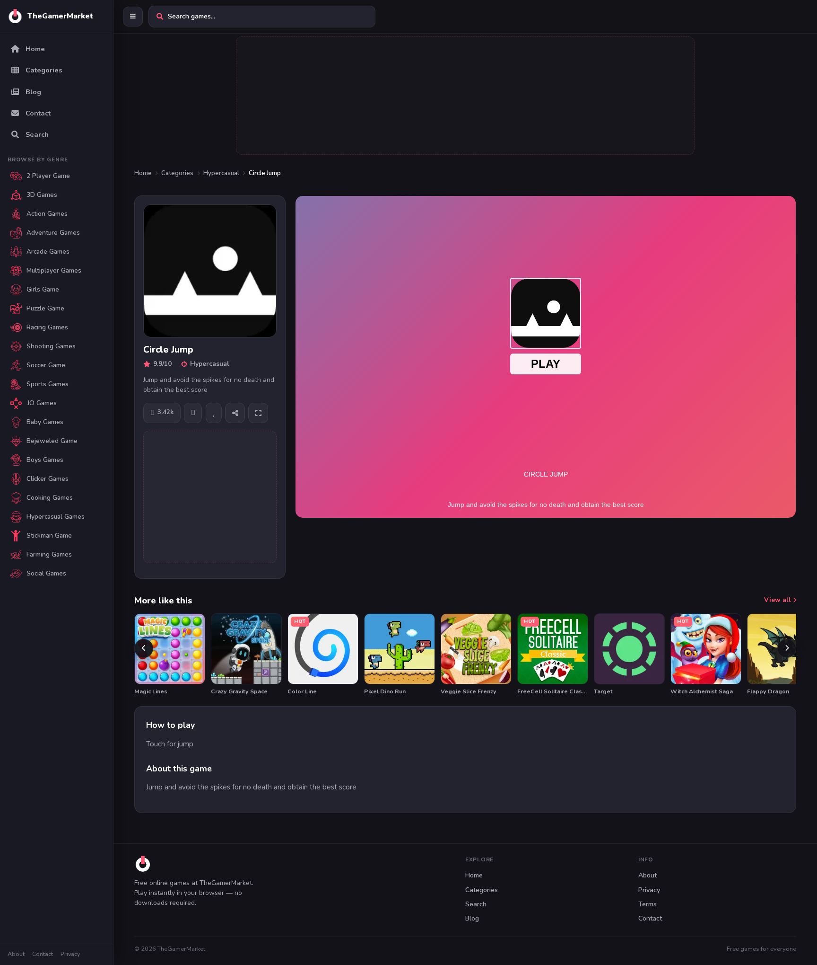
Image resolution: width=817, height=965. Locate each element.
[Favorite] (214, 413)
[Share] (235, 413)
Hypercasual (221, 173)
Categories (177, 173)
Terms (647, 904)
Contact (42, 954)
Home (143, 173)
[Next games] (786, 648)
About (16, 954)
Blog (472, 918)
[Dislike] (193, 413)
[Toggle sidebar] (133, 17)
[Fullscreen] (258, 413)
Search (476, 904)
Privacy (70, 954)
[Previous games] (143, 648)
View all (778, 599)
